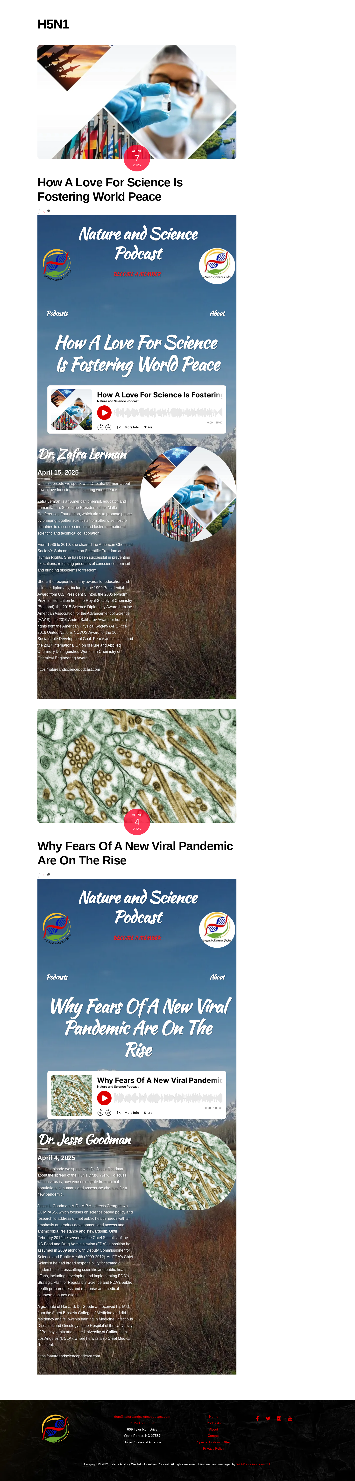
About (217, 313)
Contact (214, 1436)
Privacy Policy (213, 1448)
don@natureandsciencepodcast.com (142, 1416)
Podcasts (56, 313)
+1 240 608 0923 (142, 1423)
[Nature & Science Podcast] (55, 1448)
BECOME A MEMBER (137, 273)
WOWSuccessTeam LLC (253, 1464)
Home (213, 1416)
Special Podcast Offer (213, 1442)
